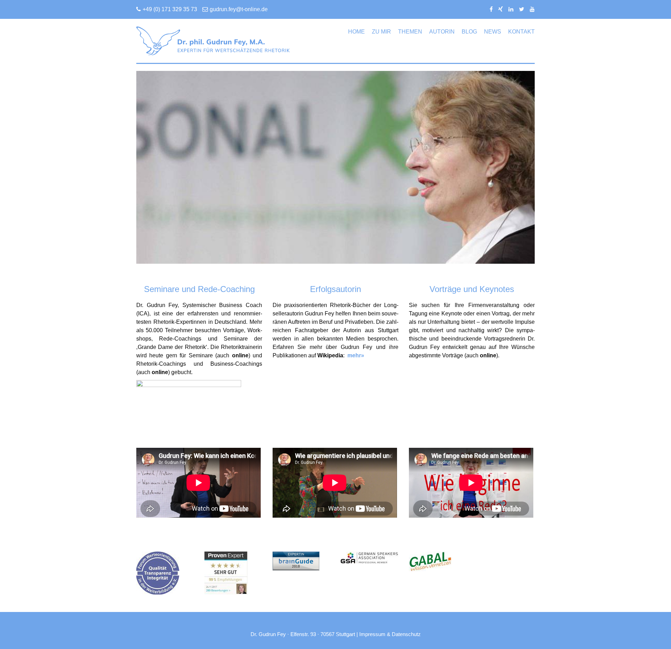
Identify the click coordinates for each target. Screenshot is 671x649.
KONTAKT (521, 32)
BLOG (469, 32)
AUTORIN (442, 32)
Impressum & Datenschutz (390, 634)
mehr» (355, 355)
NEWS (492, 32)
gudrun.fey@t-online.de (239, 9)
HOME (356, 32)
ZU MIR (381, 32)
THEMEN (410, 32)
